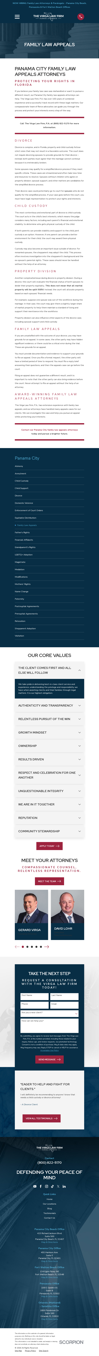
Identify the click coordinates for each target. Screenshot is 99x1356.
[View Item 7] (36, 947)
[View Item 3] (27, 947)
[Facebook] (40, 1186)
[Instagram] (46, 1186)
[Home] (48, 16)
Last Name (56, 995)
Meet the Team (47, 881)
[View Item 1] (23, 947)
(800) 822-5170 (50, 1162)
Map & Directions (49, 1242)
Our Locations (49, 1203)
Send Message (47, 1059)
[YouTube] (34, 1186)
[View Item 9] (41, 947)
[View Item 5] (32, 947)
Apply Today (47, 846)
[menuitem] (49, 466)
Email (54, 1004)
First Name (27, 995)
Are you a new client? (32, 1012)
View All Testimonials (39, 1118)
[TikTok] (52, 1186)
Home (49, 1199)
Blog (49, 1208)
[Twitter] (58, 1186)
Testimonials (49, 1213)
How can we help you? (33, 1021)
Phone (25, 1004)
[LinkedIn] (64, 1186)
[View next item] (46, 946)
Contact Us (49, 1217)
